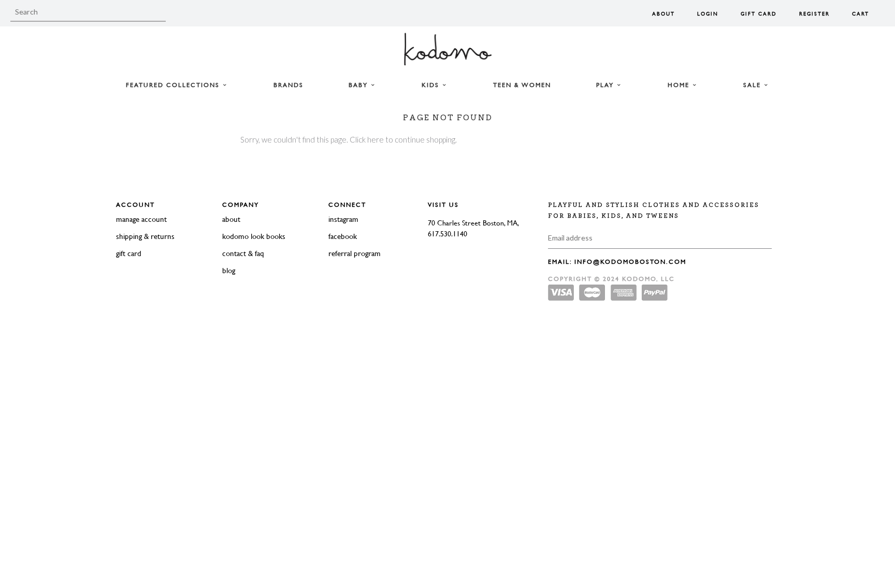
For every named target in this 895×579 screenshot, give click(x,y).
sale (753, 85)
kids (432, 85)
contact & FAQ (243, 253)
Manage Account (141, 219)
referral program (354, 253)
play (606, 85)
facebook (342, 236)
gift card (128, 253)
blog (228, 270)
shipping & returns (145, 236)
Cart (860, 14)
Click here (367, 139)
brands (288, 85)
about (231, 219)
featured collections (174, 85)
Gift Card (759, 14)
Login (707, 14)
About (663, 14)
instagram (343, 219)
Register (814, 14)
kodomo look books (253, 236)
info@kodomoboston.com (630, 261)
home (680, 85)
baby (359, 85)
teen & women (522, 85)
